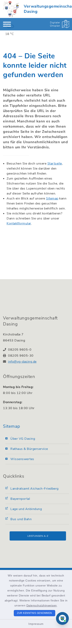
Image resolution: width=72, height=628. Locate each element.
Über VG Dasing (22, 439)
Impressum (36, 623)
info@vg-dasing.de (22, 361)
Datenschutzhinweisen (41, 605)
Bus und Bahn (21, 519)
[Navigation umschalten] (7, 24)
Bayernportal (20, 499)
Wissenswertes (22, 459)
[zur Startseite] (11, 9)
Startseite (54, 163)
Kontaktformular (19, 223)
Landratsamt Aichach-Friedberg (34, 488)
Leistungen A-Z (37, 536)
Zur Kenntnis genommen (34, 613)
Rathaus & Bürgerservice (29, 449)
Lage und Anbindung (26, 509)
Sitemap (52, 198)
